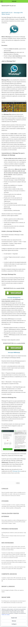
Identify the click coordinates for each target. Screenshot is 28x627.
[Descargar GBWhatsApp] (14, 348)
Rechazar (14, 620)
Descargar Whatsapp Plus (14, 297)
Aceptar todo (14, 617)
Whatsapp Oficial (16, 471)
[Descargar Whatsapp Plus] (14, 293)
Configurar (14, 624)
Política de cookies (6, 614)
